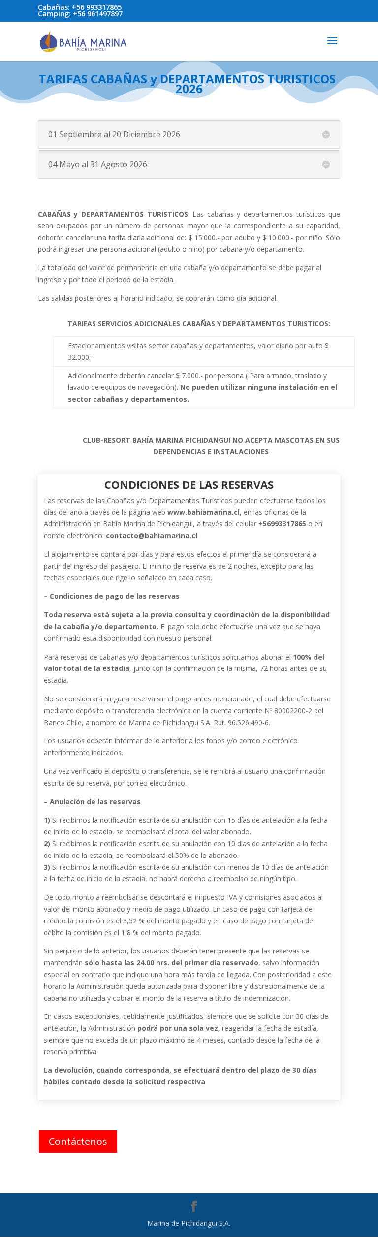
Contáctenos (78, 1141)
